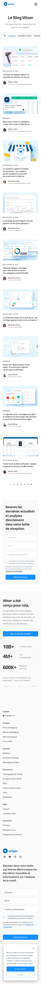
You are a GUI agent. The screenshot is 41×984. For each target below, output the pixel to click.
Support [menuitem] (6, 809)
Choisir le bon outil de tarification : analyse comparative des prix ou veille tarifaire (19, 465)
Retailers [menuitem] (6, 753)
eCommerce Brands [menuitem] (11, 758)
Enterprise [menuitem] (7, 821)
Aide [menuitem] (5, 804)
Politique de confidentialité (14, 571)
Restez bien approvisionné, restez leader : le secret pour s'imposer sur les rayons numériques (16, 367)
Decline (20, 975)
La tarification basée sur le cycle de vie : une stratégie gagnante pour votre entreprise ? (20, 318)
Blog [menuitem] (5, 783)
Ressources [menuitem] (8, 769)
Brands (37, 36)
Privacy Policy (27, 963)
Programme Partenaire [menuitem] (12, 834)
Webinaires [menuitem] (7, 797)
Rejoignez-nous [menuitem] (9, 830)
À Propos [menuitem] (6, 825)
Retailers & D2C (24, 36)
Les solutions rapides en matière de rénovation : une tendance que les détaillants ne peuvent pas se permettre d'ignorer (16, 172)
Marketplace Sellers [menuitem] (11, 762)
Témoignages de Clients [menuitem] (13, 774)
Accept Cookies (20, 969)
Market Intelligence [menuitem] (11, 732)
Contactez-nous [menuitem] (9, 813)
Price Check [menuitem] (7, 741)
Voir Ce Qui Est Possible (20, 634)
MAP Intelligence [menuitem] (10, 737)
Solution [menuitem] (6, 748)
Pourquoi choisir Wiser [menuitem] (12, 778)
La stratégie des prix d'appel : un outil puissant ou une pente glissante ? (17, 222)
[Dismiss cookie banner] (33, 948)
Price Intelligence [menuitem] (10, 727)
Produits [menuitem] (6, 723)
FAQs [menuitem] (5, 792)
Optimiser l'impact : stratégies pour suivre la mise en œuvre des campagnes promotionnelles (16, 270)
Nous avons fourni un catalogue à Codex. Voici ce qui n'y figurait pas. (16, 123)
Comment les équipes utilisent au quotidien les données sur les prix (16, 75)
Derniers (12, 36)
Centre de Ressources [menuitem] (12, 788)
